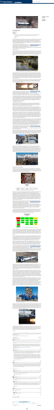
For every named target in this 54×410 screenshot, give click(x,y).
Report (40, 348)
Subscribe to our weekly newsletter (45, 17)
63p (17, 381)
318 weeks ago (19, 370)
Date (14, 338)
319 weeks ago (17, 362)
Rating (16, 338)
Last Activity (18, 338)
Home (27, 408)
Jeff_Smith (16, 370)
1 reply (16, 348)
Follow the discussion (40, 337)
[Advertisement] (22, 10)
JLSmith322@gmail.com (15, 334)
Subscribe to (14, 405)
